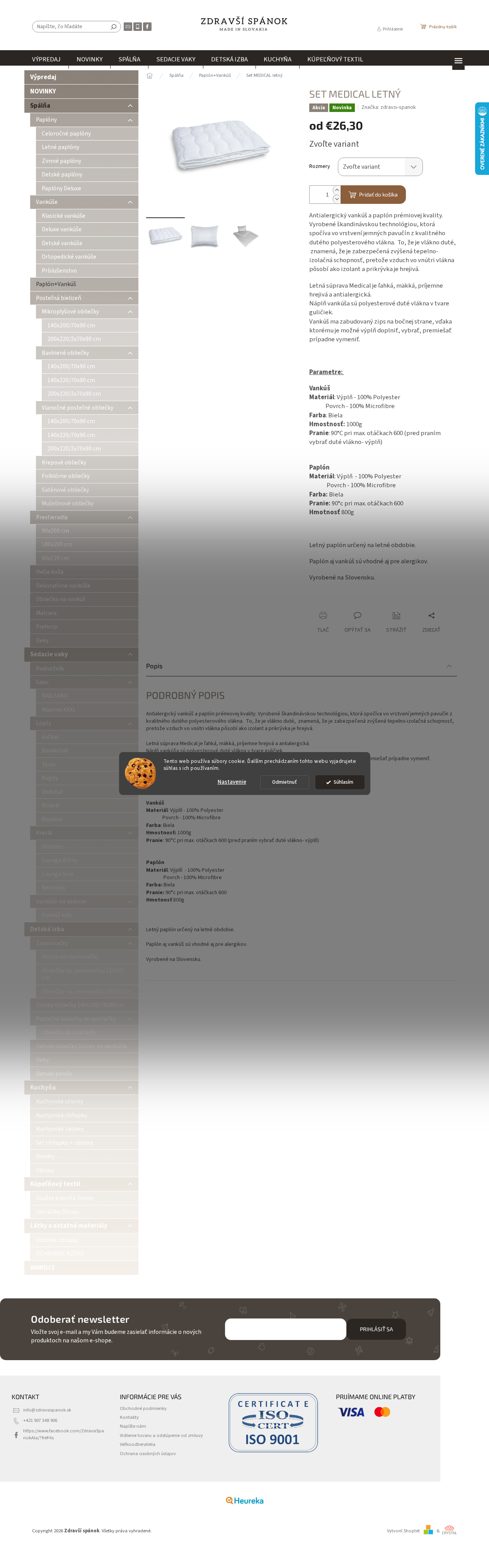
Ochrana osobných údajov (148, 1453)
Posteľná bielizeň (58, 298)
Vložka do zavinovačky (70, 956)
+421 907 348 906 (40, 1420)
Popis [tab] (154, 665)
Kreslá (44, 833)
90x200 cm (55, 531)
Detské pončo (54, 1073)
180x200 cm (57, 544)
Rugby (50, 778)
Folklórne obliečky (66, 476)
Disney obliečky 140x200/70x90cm (80, 1005)
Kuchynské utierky (59, 1101)
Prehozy (46, 626)
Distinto (52, 846)
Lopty (43, 723)
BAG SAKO (55, 695)
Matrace (46, 613)
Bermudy (53, 887)
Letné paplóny (60, 147)
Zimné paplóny (61, 161)
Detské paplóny (62, 174)
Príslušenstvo (59, 270)
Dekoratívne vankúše (63, 585)
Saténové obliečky (65, 490)
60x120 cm (55, 558)
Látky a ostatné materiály (68, 1225)
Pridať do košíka (378, 194)
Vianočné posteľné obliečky (77, 407)
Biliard (50, 805)
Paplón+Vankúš (56, 284)
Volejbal (52, 792)
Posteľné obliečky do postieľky (76, 1019)
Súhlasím (343, 782)
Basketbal (55, 750)
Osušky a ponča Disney (65, 1198)
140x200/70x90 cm (71, 325)
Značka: (388, 107)
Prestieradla (52, 517)
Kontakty (129, 1417)
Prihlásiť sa (376, 1329)
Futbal (50, 737)
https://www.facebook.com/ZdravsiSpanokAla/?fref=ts (63, 1434)
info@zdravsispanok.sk (47, 1409)
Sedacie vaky (49, 654)
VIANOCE (42, 1268)
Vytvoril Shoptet (403, 1530)
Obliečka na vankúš (60, 599)
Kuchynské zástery (60, 1129)
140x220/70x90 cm (71, 380)
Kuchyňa (43, 1087)
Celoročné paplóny (66, 133)
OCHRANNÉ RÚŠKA (60, 1253)
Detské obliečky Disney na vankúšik (81, 1046)
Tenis (49, 764)
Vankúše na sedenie (61, 901)
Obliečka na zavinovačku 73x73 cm (86, 991)
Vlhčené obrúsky (57, 1240)
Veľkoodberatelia (137, 1444)
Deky (42, 640)
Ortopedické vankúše (69, 256)
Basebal (52, 819)
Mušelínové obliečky (68, 503)
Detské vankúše (62, 243)
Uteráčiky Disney (57, 1212)
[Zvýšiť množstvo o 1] (337, 190)
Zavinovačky (52, 943)
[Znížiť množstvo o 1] (337, 199)
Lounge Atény (60, 860)
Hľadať (113, 27)
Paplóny (46, 119)
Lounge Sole (58, 874)
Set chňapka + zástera (64, 1143)
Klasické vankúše (63, 216)
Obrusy (45, 1170)
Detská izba (47, 929)
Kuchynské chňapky (61, 1115)
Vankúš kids (57, 915)
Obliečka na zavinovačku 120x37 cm (83, 974)
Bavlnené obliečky (65, 353)
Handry (45, 1156)
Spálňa (40, 105)
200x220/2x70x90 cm (74, 339)
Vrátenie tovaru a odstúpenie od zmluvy (161, 1435)
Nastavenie (232, 782)
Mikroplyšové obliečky (70, 311)
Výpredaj (43, 77)
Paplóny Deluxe (61, 188)
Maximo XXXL (59, 709)
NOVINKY (43, 91)
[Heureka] (244, 1500)
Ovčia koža (49, 572)
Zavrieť (361, 600)
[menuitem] (46, 59)
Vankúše (47, 202)
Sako (42, 682)
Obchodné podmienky (143, 1408)
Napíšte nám (133, 1426)
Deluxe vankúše (62, 229)
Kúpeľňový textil (55, 1184)
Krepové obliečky (64, 462)
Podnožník (50, 668)
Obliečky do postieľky (69, 1032)
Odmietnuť (284, 782)
